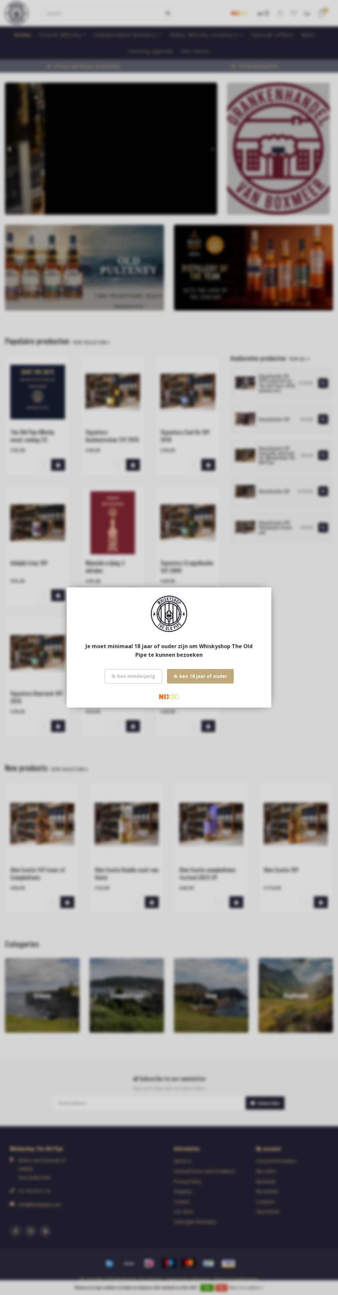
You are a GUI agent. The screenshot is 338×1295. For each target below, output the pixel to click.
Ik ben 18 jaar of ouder (200, 676)
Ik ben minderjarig (133, 676)
